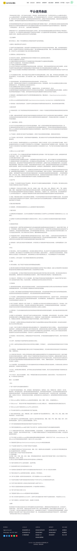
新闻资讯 (57, 2)
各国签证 (64, 530)
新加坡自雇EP (52, 532)
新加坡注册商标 (39, 537)
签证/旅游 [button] (50, 2)
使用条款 (36, 544)
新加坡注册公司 (53, 530)
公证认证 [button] (32, 2)
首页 (28, 2)
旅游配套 (64, 532)
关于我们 (62, 2)
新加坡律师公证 (26, 530)
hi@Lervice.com (7, 530)
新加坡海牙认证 (26, 532)
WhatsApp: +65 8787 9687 (10, 532)
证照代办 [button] (38, 2)
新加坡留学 (52, 535)
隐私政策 (41, 544)
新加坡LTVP (39, 535)
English (68, 2)
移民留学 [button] (44, 2)
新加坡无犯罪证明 (40, 530)
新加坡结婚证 (39, 532)
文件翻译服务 (25, 535)
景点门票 (64, 535)
